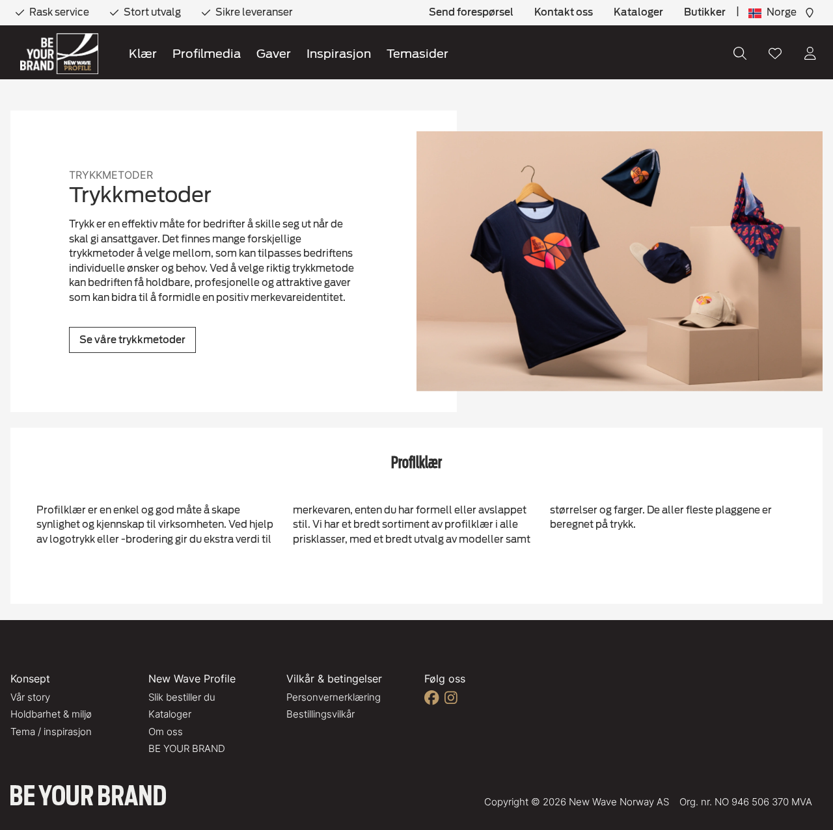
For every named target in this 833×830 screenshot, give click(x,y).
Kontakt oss (563, 12)
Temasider (417, 53)
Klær (143, 53)
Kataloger (638, 12)
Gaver (273, 53)
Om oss (165, 731)
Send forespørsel (471, 12)
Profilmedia (206, 53)
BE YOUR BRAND (186, 748)
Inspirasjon (339, 53)
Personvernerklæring (333, 697)
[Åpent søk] (740, 53)
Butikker (705, 12)
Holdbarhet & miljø (51, 714)
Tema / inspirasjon (51, 731)
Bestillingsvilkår (320, 714)
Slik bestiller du (181, 697)
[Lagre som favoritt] (775, 53)
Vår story (30, 697)
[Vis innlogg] (810, 53)
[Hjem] (59, 53)
